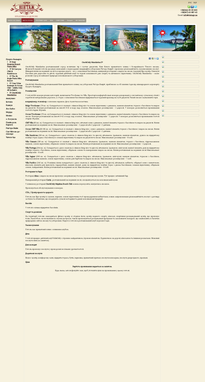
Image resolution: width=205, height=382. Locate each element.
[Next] (49, 38)
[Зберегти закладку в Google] (152, 58)
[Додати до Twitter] (158, 58)
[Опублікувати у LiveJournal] (155, 58)
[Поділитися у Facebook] (150, 58)
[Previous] (10, 38)
